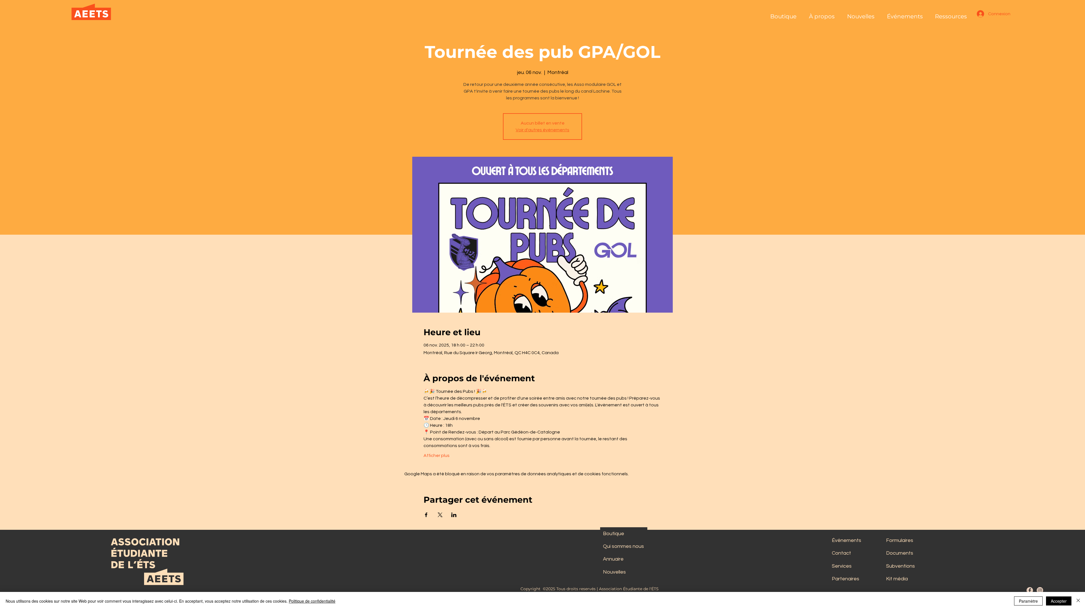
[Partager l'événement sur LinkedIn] (454, 515)
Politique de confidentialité (312, 601)
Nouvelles (614, 572)
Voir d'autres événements (542, 130)
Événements (846, 540)
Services (842, 566)
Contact (841, 553)
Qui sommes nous (623, 546)
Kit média (897, 578)
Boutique (613, 533)
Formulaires (899, 540)
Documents (899, 553)
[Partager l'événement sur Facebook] (426, 515)
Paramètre (1028, 601)
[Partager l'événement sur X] (440, 515)
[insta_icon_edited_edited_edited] (1040, 590)
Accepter (1059, 601)
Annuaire (613, 559)
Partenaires (845, 578)
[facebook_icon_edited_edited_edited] (1030, 590)
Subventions (900, 566)
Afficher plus (437, 455)
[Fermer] (1078, 600)
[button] (822, 13)
